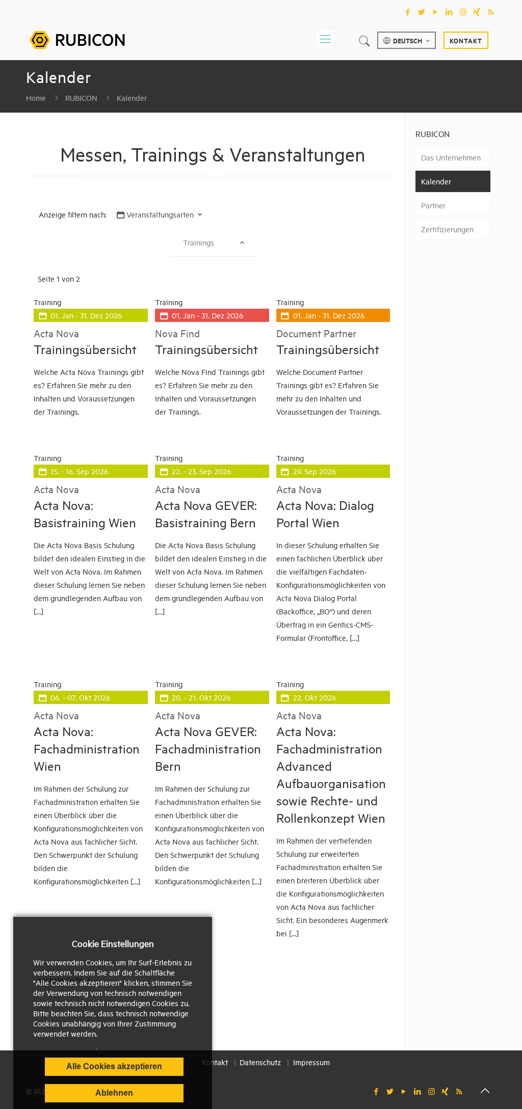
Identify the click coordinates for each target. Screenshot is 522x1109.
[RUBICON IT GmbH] (77, 38)
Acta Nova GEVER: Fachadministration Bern (208, 748)
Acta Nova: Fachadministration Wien (87, 748)
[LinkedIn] (449, 11)
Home (36, 97)
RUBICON (81, 97)
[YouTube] (435, 11)
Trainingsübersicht (85, 349)
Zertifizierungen (447, 229)
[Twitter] (421, 11)
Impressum (311, 1062)
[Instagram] (463, 11)
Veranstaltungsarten (160, 214)
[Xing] (477, 11)
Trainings (198, 242)
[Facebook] (408, 11)
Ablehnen (114, 1093)
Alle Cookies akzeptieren (114, 1066)
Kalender (132, 97)
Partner (433, 205)
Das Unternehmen (451, 157)
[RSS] (490, 11)
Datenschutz (260, 1062)
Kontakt (466, 40)
